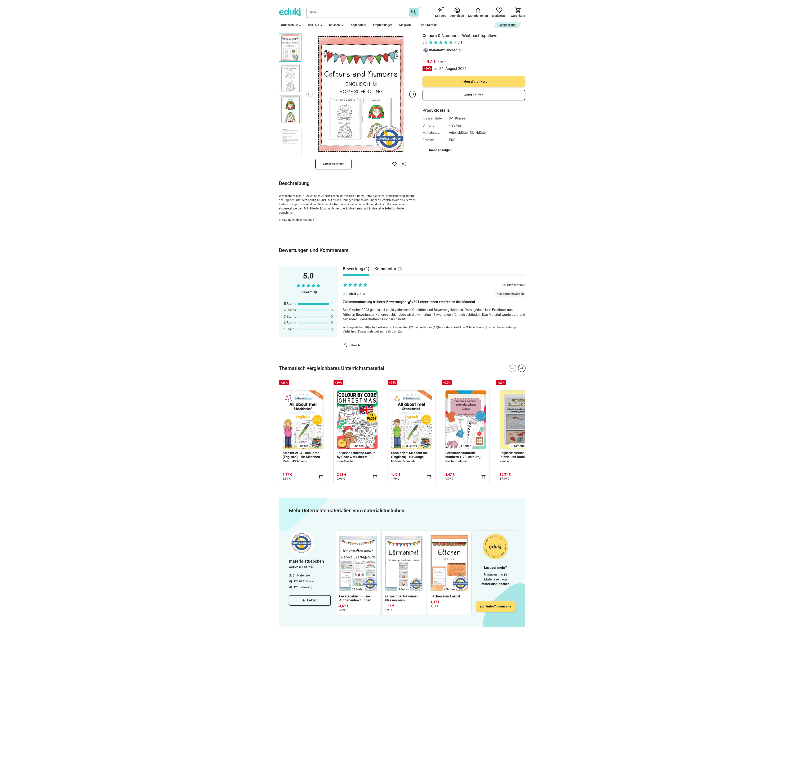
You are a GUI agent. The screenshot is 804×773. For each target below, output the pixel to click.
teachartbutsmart (457, 461)
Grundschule (289, 25)
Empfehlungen (383, 25)
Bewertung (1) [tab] (356, 268)
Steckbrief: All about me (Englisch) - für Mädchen (301, 455)
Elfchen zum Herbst (445, 596)
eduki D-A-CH (357, 293)
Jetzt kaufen (473, 95)
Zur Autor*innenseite (495, 606)
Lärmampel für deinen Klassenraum (402, 598)
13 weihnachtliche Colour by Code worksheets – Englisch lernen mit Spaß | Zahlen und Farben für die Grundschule (356, 455)
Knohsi (504, 461)
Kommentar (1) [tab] (388, 268)
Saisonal (335, 25)
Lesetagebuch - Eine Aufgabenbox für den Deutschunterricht (355, 598)
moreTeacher (346, 461)
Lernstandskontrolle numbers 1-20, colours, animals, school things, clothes (462, 455)
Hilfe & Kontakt (427, 25)
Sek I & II (313, 25)
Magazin (405, 25)
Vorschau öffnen (333, 164)
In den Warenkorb (473, 81)
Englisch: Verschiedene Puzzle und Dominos (517, 455)
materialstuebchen (443, 50)
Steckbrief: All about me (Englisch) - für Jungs (409, 455)
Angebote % (358, 25)
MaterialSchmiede (295, 461)
